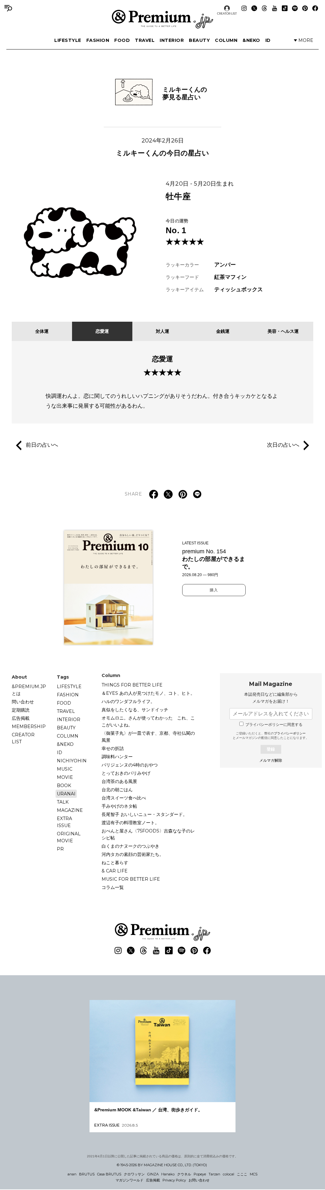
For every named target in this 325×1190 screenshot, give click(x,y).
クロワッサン (134, 1174)
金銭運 (222, 331)
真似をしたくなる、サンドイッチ (135, 710)
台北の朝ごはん (117, 789)
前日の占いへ (42, 445)
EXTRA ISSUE (64, 822)
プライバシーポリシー (290, 733)
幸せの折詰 (113, 748)
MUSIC (64, 769)
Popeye (200, 1174)
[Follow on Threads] (264, 8)
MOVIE (65, 777)
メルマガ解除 (270, 760)
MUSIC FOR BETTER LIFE (131, 879)
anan (72, 1174)
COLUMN (226, 40)
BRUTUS (87, 1174)
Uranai (66, 794)
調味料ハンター (117, 756)
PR (60, 849)
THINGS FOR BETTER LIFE (132, 685)
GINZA (153, 1174)
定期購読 (21, 710)
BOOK (64, 785)
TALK (63, 802)
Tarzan (214, 1174)
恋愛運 (102, 331)
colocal (228, 1174)
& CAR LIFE (115, 871)
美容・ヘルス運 (283, 331)
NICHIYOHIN (72, 761)
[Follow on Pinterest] (305, 8)
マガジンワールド (129, 1180)
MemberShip (29, 726)
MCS (253, 1174)
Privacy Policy (174, 1180)
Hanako (168, 1174)
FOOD (122, 40)
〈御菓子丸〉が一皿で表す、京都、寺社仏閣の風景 (148, 736)
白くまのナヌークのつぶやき (130, 846)
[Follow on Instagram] (244, 8)
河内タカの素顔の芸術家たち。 (133, 854)
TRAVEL (145, 40)
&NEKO (251, 40)
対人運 (162, 331)
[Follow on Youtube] (274, 8)
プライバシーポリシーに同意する (273, 724)
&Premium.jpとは (29, 690)
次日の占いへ (283, 445)
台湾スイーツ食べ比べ (124, 798)
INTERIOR (172, 40)
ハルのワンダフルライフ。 (128, 701)
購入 (214, 590)
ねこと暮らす (115, 862)
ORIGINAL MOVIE (69, 837)
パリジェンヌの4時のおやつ (130, 765)
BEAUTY (199, 40)
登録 (271, 749)
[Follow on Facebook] (315, 8)
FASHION (97, 40)
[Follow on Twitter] (254, 8)
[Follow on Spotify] (295, 8)
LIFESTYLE (67, 40)
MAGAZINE (70, 810)
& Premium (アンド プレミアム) (162, 19)
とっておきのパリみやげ (126, 773)
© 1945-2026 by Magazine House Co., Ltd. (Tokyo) (162, 1165)
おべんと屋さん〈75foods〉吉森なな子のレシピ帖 (148, 834)
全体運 (42, 331)
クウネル (184, 1174)
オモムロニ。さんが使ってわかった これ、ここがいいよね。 (148, 721)
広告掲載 (21, 718)
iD (268, 40)
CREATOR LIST (227, 13)
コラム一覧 (113, 887)
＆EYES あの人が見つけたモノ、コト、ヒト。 (148, 693)
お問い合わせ (199, 1180)
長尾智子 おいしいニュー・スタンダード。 (144, 814)
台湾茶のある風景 (119, 781)
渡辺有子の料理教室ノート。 (130, 822)
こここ (242, 1174)
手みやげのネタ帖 (119, 806)
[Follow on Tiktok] (285, 8)
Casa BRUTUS (109, 1174)
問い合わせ (23, 702)
